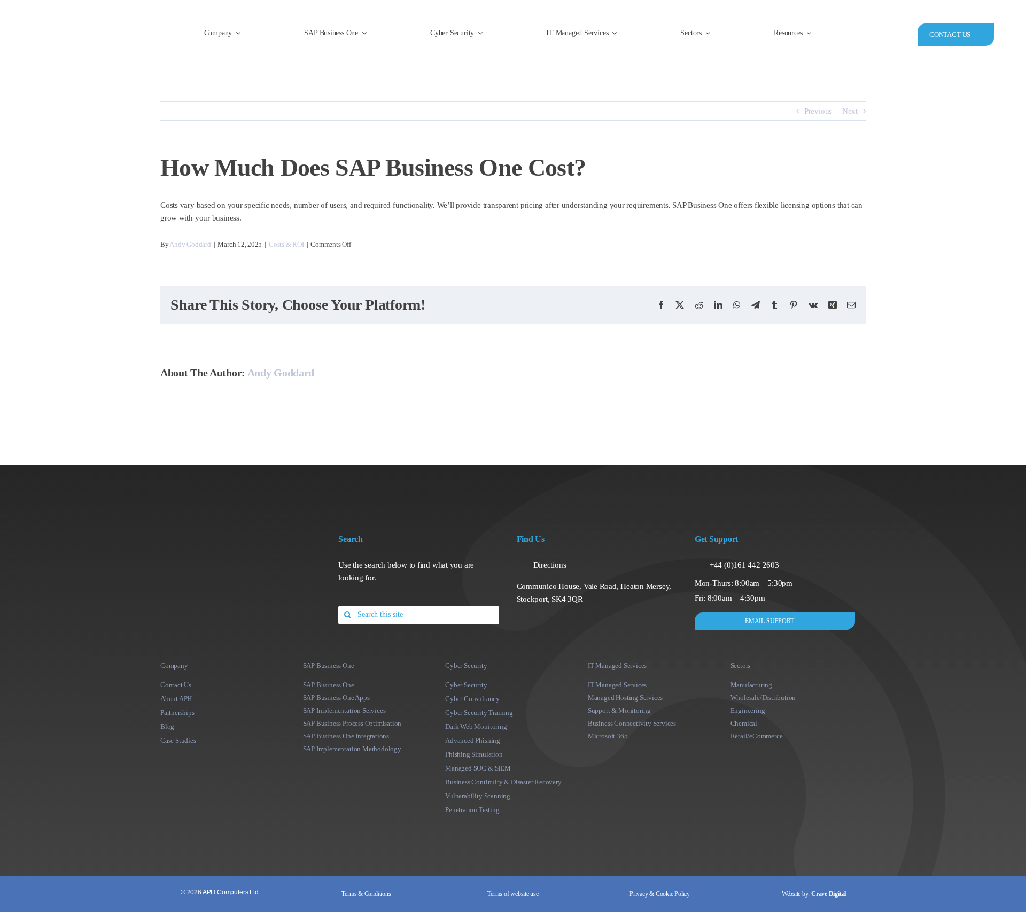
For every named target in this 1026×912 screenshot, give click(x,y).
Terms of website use (513, 894)
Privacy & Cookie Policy (659, 894)
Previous (818, 111)
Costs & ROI (286, 244)
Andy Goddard (190, 244)
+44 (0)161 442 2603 (744, 565)
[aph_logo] (84, 19)
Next (850, 111)
